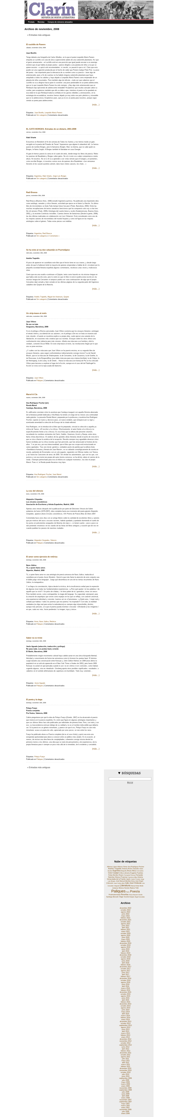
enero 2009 (125, 1086)
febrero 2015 (125, 1002)
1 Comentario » (53, 236)
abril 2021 (125, 928)
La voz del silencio (34, 491)
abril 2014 (125, 1014)
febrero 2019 (125, 953)
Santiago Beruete (112, 897)
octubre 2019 (125, 945)
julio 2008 (125, 1092)
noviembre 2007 (125, 1100)
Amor (36, 621)
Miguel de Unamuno (55, 297)
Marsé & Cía (31, 394)
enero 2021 (125, 931)
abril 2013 (125, 1031)
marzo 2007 (125, 1106)
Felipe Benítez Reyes (115, 875)
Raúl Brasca (31, 192)
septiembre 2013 (125, 1025)
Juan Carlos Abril (119, 883)
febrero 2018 (125, 965)
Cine (110, 873)
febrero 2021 (125, 930)
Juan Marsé (57, 474)
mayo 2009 (125, 1082)
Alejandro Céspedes (41, 540)
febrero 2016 (125, 990)
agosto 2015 (125, 996)
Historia (140, 877)
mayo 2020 (125, 939)
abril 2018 (125, 963)
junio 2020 (125, 937)
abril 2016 (125, 986)
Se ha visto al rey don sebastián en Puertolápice (48, 250)
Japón (128, 879)
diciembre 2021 (125, 920)
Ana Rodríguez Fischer (42, 474)
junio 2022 (125, 914)
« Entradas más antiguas (38, 35)
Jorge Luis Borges (59, 176)
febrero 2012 (125, 1051)
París (128, 892)
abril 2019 (125, 951)
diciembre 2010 (125, 1068)
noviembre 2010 (125, 1070)
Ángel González (140, 897)
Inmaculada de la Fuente (116, 879)
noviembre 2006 (125, 1109)
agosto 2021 (125, 924)
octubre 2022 (125, 910)
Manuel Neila (135, 886)
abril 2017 (125, 975)
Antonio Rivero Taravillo (130, 869)
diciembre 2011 (125, 1053)
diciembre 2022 (125, 908)
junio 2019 (125, 949)
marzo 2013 (125, 1033)
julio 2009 (125, 1080)
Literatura (125, 885)
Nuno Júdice (44, 621)
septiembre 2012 (125, 1045)
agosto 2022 (125, 912)
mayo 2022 (125, 916)
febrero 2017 (125, 976)
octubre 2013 (125, 1023)
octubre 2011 (125, 1055)
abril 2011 (125, 1063)
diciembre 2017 (125, 967)
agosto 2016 (125, 982)
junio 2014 (125, 1010)
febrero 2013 (125, 1035)
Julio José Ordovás (133, 883)
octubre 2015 (125, 994)
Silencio (53, 540)
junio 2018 (125, 961)
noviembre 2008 (125, 1088)
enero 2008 (125, 1098)
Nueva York (134, 888)
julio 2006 (125, 1111)
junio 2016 (125, 984)
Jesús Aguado (39, 683)
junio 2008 (125, 1094)
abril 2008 (125, 1096)
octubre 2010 (125, 1072)
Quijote (66, 297)
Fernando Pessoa (129, 875)
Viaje (121, 897)
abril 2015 (125, 1000)
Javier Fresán (135, 879)
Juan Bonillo (39, 113)
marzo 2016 (125, 988)
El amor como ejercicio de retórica (41, 557)
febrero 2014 (125, 1018)
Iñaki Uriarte (47, 176)
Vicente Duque (129, 897)
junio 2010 (125, 1076)
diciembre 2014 (125, 1004)
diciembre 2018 (125, 955)
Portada (31, 22)
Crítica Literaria (124, 873)
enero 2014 (125, 1019)
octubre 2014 (125, 1006)
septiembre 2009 (125, 1078)
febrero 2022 (125, 918)
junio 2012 (125, 1047)
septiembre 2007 (125, 1102)
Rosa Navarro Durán (135, 894)
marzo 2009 (125, 1084)
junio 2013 (125, 1029)
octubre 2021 (125, 922)
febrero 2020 (125, 941)
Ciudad (115, 873)
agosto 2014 (125, 1008)
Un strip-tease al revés (36, 313)
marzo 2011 (125, 1064)
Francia (124, 877)
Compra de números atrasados (60, 22)
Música (121, 888)
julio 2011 (125, 1059)
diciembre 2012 (125, 1039)
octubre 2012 (125, 1043)
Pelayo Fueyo (39, 757)
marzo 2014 (125, 1016)
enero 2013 (125, 1037)
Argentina (37, 176)
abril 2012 (125, 1049)
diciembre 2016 (125, 978)
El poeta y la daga (34, 699)
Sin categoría (41, 115)
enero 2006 (125, 1113)
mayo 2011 (125, 1061)
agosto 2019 (125, 947)
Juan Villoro (38, 378)
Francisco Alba (132, 877)
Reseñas (125, 894)
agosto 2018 (125, 959)
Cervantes (140, 871)
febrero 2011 (125, 1066)
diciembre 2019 (125, 943)
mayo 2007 (125, 1104)
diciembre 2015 (125, 992)
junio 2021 (125, 926)
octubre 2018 (125, 957)
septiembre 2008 (125, 1090)
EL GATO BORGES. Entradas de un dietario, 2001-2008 (51, 129)
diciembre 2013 (125, 1021)
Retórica (53, 621)
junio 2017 (125, 973)
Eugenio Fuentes (136, 873)
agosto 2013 (125, 1027)
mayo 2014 (125, 1012)
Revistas (41, 22)
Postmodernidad (114, 895)
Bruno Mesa (131, 871)
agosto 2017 (125, 971)
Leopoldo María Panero (53, 113)
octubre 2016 (125, 980)
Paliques (39, 380)
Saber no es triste (34, 638)
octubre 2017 (125, 969)
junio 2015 (125, 998)
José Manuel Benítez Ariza (125, 881)
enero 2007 (125, 1108)
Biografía (124, 871)
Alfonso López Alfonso (115, 867)
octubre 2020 (125, 933)
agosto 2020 (125, 935)
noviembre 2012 (125, 1041)
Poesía (135, 891)
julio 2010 (125, 1074)
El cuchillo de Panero (35, 44)
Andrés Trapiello (40, 297)
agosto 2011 (125, 1057)
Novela (126, 888)
